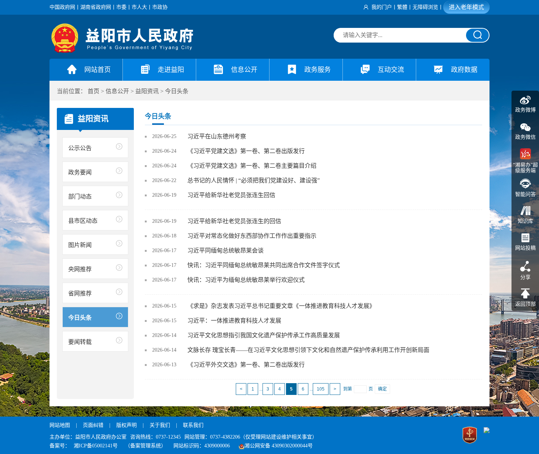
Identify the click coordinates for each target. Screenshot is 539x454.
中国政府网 (62, 7)
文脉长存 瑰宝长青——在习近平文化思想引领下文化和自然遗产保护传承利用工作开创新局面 (308, 350)
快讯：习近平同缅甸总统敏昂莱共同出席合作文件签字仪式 (263, 265)
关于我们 (160, 425)
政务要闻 (80, 172)
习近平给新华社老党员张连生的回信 (234, 221)
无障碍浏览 (425, 7)
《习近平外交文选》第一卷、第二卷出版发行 (246, 365)
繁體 (402, 7)
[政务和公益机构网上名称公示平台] (469, 436)
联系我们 (193, 425)
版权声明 (126, 425)
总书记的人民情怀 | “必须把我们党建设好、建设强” (253, 180)
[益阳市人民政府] (123, 51)
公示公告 (80, 148)
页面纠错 (94, 425)
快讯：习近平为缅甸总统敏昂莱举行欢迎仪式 (246, 280)
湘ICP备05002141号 (96, 445)
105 (320, 389)
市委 (121, 7)
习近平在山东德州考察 (216, 136)
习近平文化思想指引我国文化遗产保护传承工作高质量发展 (263, 335)
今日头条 (176, 91)
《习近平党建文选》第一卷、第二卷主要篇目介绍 (251, 166)
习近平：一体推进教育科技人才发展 (234, 320)
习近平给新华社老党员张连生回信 (231, 195)
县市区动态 (83, 221)
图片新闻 (80, 245)
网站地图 (60, 425)
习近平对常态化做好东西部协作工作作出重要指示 (251, 236)
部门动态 (80, 196)
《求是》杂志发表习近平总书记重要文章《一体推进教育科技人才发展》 (281, 306)
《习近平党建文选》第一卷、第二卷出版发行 (246, 151)
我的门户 (381, 7)
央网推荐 (80, 269)
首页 (93, 91)
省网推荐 (80, 293)
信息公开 (117, 91)
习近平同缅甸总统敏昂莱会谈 (225, 250)
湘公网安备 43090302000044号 (279, 445)
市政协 (160, 7)
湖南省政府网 (95, 7)
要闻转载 (80, 342)
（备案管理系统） (145, 445)
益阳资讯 (147, 91)
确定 (382, 389)
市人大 (139, 7)
